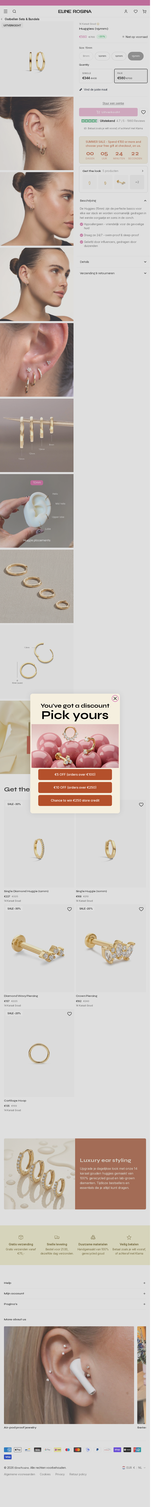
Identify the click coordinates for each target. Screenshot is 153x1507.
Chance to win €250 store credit (75, 800)
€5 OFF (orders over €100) (75, 774)
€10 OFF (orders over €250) (75, 787)
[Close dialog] (115, 698)
